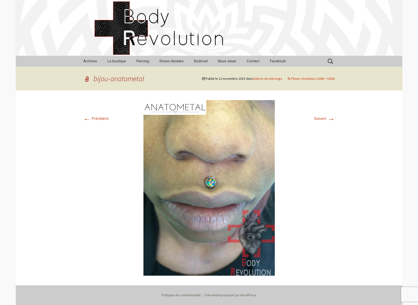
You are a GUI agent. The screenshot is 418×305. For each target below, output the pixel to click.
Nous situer (227, 61)
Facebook (278, 61)
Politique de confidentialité (181, 295)
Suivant (324, 118)
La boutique (116, 61)
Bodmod (201, 61)
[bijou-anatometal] (209, 187)
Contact (253, 61)
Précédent (96, 118)
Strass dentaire (171, 61)
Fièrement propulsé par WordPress (230, 295)
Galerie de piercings (267, 78)
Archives (90, 61)
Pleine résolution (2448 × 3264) (313, 78)
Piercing (142, 61)
